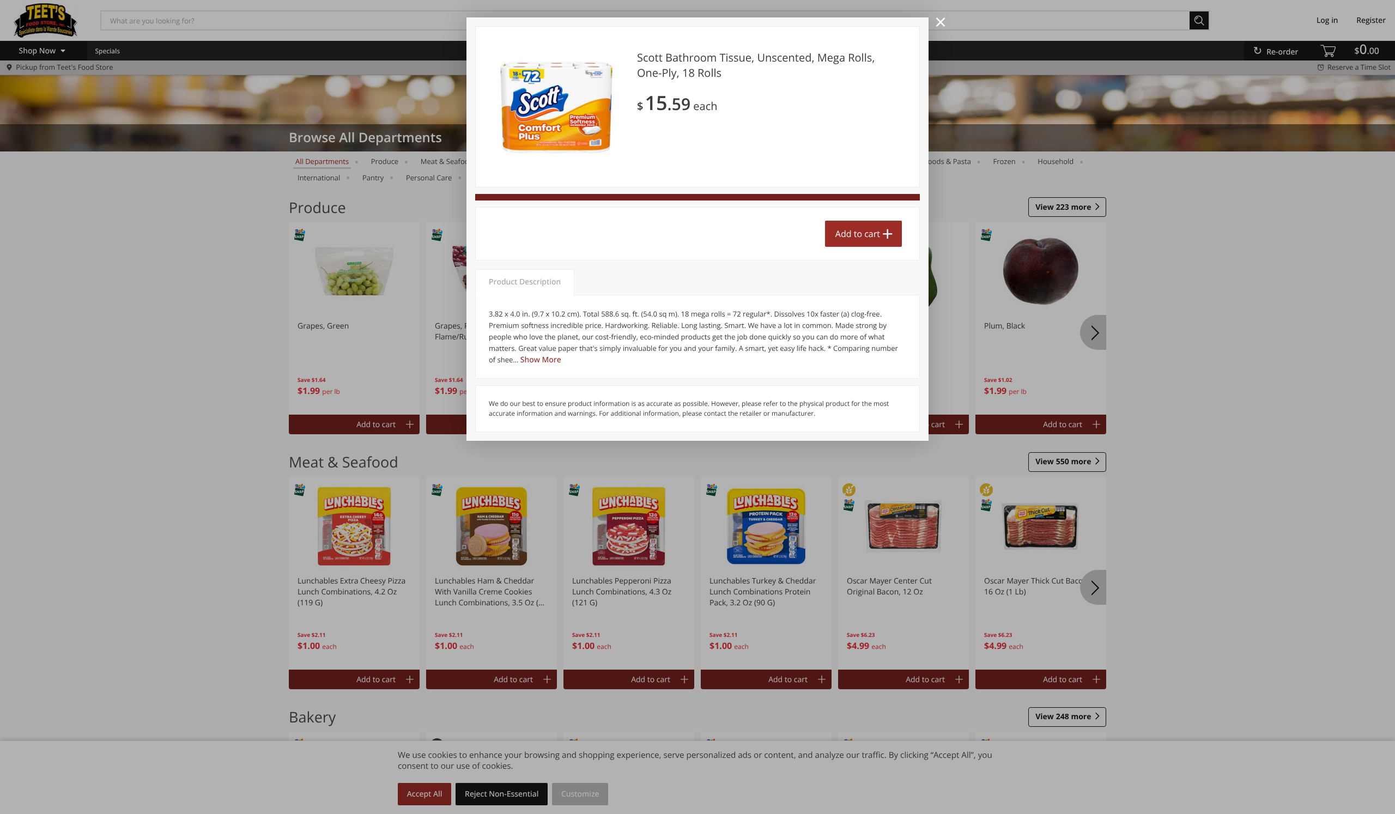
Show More (540, 360)
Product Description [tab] (525, 282)
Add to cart (857, 234)
